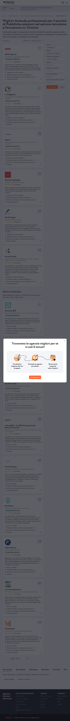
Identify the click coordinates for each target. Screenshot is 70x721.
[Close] (64, 341)
